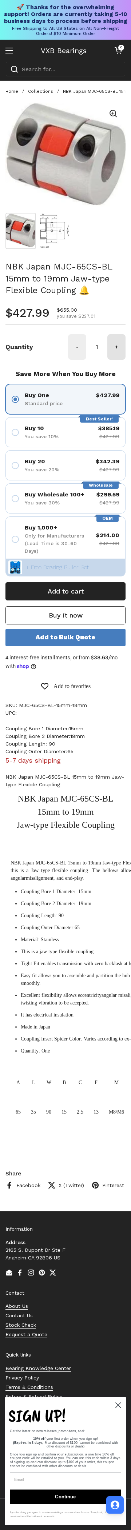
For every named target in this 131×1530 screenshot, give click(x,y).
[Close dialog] (118, 1405)
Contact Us (19, 1315)
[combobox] (65, 69)
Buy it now (66, 615)
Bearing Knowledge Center (38, 1368)
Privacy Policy (22, 1378)
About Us (16, 1306)
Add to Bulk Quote (65, 637)
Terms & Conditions (29, 1387)
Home (11, 91)
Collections (40, 91)
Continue (65, 1496)
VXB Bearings (64, 50)
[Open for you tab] (115, 1505)
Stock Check (20, 1325)
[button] (118, 50)
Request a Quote (26, 1334)
